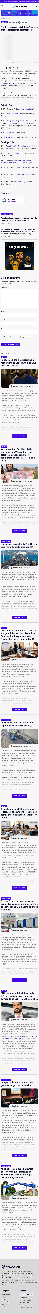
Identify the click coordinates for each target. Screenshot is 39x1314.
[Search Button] (36, 6)
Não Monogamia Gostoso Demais (21, 123)
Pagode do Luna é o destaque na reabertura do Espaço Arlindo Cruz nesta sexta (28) (19, 219)
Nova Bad (9, 137)
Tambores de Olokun (9, 163)
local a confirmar (27, 109)
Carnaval (8, 18)
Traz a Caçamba (12, 114)
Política (4, 446)
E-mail (3, 320)
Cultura (4, 357)
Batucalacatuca (24, 146)
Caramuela (10, 133)
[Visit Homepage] (19, 6)
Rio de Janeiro (6, 541)
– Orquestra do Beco (12, 153)
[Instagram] (24, 1294)
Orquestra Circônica (21, 167)
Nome (2, 311)
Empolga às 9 (11, 146)
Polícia (4, 990)
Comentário (5, 287)
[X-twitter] (21, 1294)
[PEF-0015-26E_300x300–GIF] (19, 256)
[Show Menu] (2, 6)
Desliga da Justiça (13, 121)
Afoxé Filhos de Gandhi (23, 160)
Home (2, 18)
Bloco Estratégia (20, 181)
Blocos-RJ (13, 83)
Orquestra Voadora (21, 174)
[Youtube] (28, 1294)
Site (2, 328)
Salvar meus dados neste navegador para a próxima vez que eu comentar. (20, 338)
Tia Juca (24, 121)
